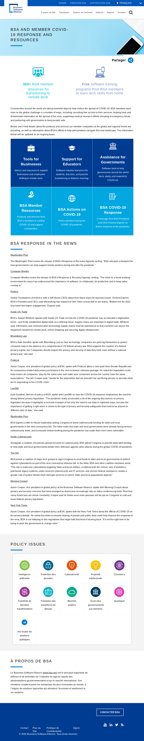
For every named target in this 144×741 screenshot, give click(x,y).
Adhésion (99, 12)
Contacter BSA (110, 712)
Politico (14, 291)
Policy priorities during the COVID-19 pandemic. (71, 223)
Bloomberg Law (19, 336)
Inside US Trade (19, 312)
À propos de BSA (48, 12)
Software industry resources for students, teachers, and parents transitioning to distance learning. (72, 174)
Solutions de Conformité (82, 12)
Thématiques (64, 12)
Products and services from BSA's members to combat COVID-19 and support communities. (31, 223)
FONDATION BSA (78, 3)
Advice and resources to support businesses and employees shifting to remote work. (31, 174)
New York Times (19, 505)
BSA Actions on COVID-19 (72, 212)
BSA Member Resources (31, 208)
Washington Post (19, 255)
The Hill (15, 453)
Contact (24, 728)
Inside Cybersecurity (21, 437)
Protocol (15, 360)
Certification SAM (100, 3)
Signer (63, 3)
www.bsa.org (50, 673)
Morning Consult (19, 481)
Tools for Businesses (31, 161)
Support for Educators (72, 161)
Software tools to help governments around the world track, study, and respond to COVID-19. (113, 174)
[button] (131, 12)
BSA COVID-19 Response (113, 210)
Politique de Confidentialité (54, 729)
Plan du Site (37, 729)
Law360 (15, 388)
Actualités (122, 12)
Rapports (110, 12)
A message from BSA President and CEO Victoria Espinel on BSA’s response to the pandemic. (113, 223)
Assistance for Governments (113, 159)
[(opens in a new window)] (105, 725)
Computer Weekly (20, 271)
